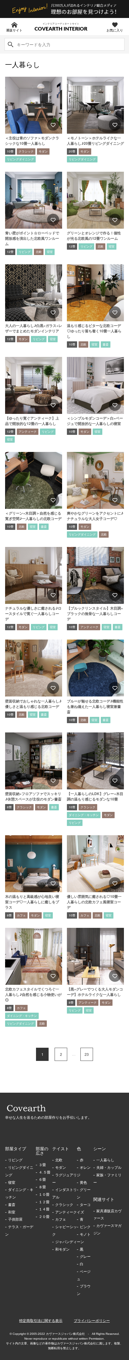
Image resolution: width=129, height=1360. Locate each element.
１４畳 (44, 1209)
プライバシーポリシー (92, 1321)
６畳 (42, 1179)
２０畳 (44, 1217)
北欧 (58, 1160)
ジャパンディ (66, 1242)
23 (87, 1054)
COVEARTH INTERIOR (60, 28)
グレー (85, 1257)
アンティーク (66, 1212)
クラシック (64, 1205)
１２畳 (44, 1202)
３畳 (42, 1165)
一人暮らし (105, 1160)
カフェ (60, 1219)
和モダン (62, 1249)
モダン (60, 1168)
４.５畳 (44, 1172)
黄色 (83, 1182)
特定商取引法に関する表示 (40, 1321)
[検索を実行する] (10, 44)
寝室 (11, 1182)
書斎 (11, 1205)
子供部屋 (15, 1219)
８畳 (42, 1187)
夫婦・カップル (109, 1168)
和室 (11, 1212)
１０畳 (44, 1194)
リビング (15, 1160)
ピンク (85, 1227)
